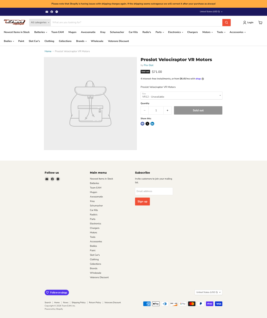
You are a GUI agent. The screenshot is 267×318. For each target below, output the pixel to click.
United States (210, 11)
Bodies (8, 41)
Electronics (174, 32)
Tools (220, 32)
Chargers (192, 32)
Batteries (39, 32)
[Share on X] (147, 124)
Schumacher (117, 32)
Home (48, 51)
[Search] (226, 22)
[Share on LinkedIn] (152, 124)
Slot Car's (34, 41)
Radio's (146, 32)
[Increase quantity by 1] (168, 110)
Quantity (145, 103)
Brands (80, 41)
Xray (102, 32)
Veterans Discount (118, 41)
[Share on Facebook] (142, 124)
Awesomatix (88, 32)
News (65, 302)
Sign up (142, 201)
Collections (65, 41)
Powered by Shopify (54, 309)
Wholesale (97, 41)
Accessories (237, 32)
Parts (159, 32)
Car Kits (133, 32)
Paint (21, 41)
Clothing (49, 41)
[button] (249, 22)
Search (48, 302)
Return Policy (95, 302)
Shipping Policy (79, 302)
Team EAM (57, 32)
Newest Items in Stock (17, 32)
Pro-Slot (148, 65)
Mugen (72, 32)
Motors (206, 32)
